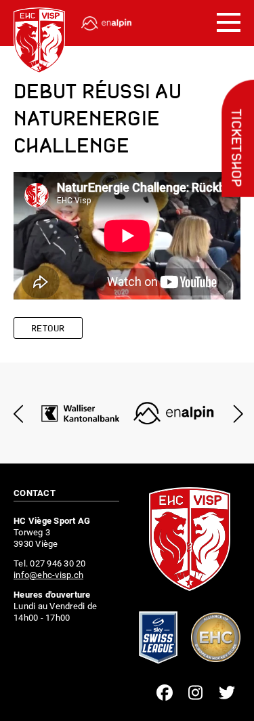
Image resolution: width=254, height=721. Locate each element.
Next (235, 414)
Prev (19, 414)
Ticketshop (235, 148)
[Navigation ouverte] (228, 23)
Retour (48, 329)
